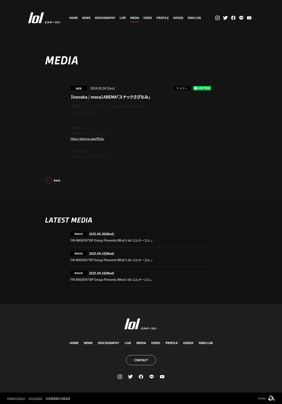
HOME (73, 18)
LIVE (123, 18)
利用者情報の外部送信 (58, 398)
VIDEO (147, 18)
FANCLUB (194, 18)
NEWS (86, 18)
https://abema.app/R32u (87, 138)
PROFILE (162, 18)
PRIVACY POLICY (16, 398)
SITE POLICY (35, 398)
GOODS (178, 18)
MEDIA (134, 18)
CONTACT (141, 360)
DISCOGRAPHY (105, 18)
